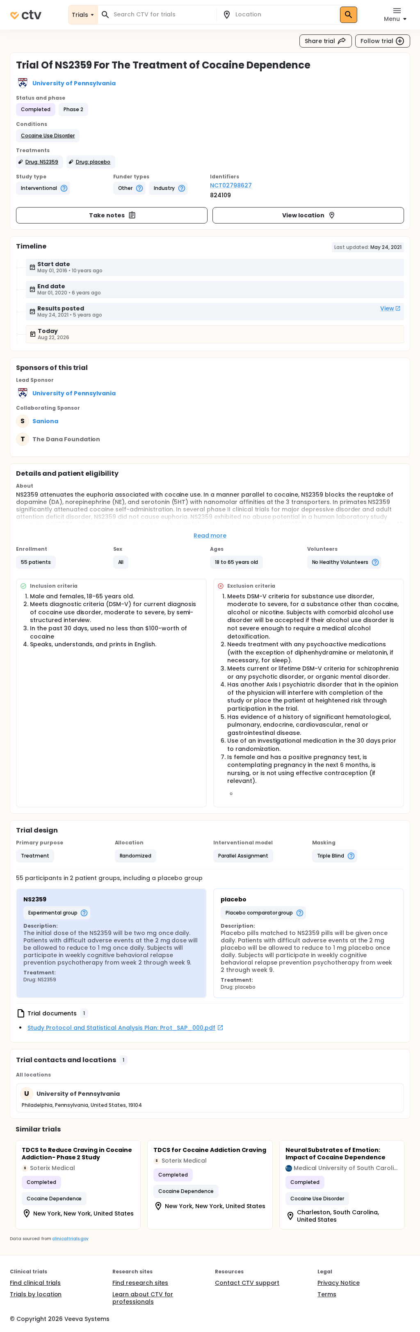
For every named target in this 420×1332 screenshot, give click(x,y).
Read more (210, 535)
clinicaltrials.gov (70, 1239)
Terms (326, 1294)
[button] (48, 135)
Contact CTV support (247, 1282)
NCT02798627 (231, 185)
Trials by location (36, 1294)
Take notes (107, 215)
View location (303, 215)
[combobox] (162, 14)
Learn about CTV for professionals (142, 1298)
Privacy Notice (338, 1282)
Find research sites (140, 1282)
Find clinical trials (35, 1282)
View (387, 308)
